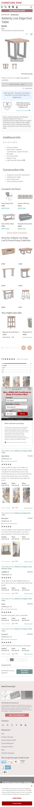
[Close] (32, 786)
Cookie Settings (17, 798)
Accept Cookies (17, 803)
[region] (17, 795)
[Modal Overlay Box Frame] (17, 403)
